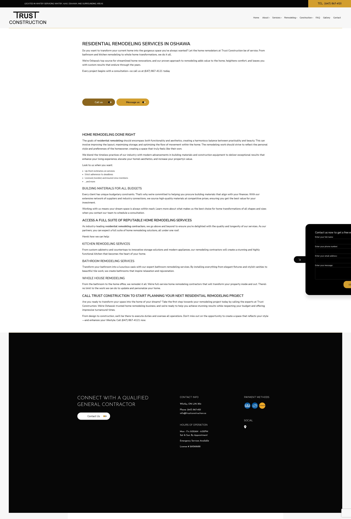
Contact (337, 17)
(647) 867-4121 (194, 410)
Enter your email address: (301, 256)
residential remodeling (110, 140)
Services (276, 17)
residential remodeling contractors (125, 226)
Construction (306, 17)
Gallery (326, 17)
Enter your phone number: (301, 246)
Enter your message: (299, 265)
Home (256, 17)
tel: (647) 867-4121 (330, 3)
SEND (326, 284)
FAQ (318, 17)
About (265, 17)
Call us (99, 102)
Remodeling (290, 17)
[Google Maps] (245, 427)
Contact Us (93, 416)
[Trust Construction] (28, 17)
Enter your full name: (299, 237)
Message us (133, 102)
